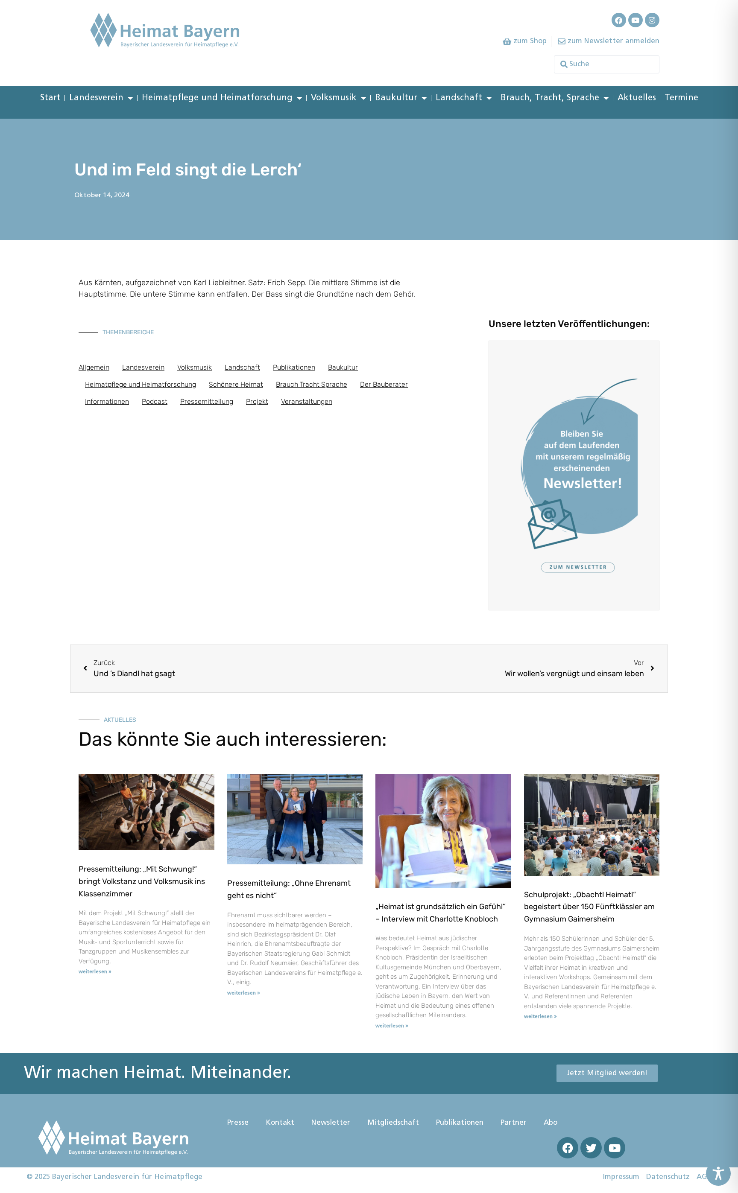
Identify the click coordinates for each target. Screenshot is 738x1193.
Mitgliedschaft (393, 1122)
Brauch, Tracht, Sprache (550, 98)
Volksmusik (334, 98)
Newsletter (330, 1122)
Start (50, 98)
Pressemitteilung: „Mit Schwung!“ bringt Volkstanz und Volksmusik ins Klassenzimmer (142, 881)
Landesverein (96, 98)
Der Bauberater (384, 384)
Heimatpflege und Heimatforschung (217, 98)
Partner (514, 1122)
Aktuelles (637, 98)
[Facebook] (619, 20)
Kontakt (280, 1122)
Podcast (154, 401)
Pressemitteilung (206, 401)
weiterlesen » (95, 971)
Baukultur (396, 98)
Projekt (257, 401)
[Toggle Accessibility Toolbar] (718, 1173)
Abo (550, 1122)
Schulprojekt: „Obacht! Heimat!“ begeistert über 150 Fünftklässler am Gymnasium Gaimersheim (589, 907)
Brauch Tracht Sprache (311, 384)
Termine (681, 98)
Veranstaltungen (306, 401)
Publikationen (294, 367)
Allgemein (94, 367)
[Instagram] (652, 20)
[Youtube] (635, 20)
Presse (238, 1122)
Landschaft (459, 98)
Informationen (107, 401)
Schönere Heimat (236, 384)
